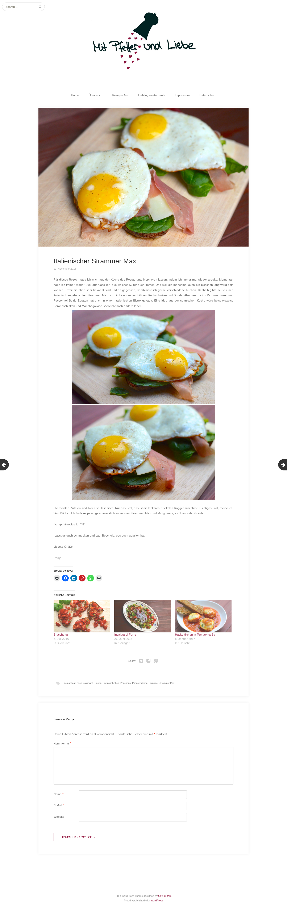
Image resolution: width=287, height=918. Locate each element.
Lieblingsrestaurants (151, 95)
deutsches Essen (73, 683)
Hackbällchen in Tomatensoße (195, 634)
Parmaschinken (111, 683)
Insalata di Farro (125, 634)
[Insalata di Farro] (142, 616)
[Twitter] (141, 660)
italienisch (88, 683)
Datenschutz (207, 95)
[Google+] (155, 660)
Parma (98, 683)
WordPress (157, 900)
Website (59, 816)
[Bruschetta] (82, 616)
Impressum (182, 95)
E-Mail (59, 805)
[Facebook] (148, 660)
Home (75, 95)
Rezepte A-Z (120, 95)
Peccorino (125, 683)
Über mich (95, 95)
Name (58, 794)
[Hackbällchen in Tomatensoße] (203, 616)
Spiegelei (153, 683)
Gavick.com (164, 895)
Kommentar (62, 743)
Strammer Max (167, 683)
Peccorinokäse (139, 683)
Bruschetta (61, 634)
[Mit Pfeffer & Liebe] (143, 39)
